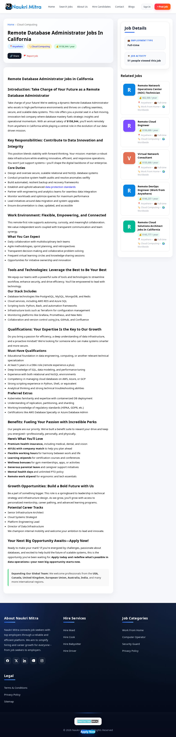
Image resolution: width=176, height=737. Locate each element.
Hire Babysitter (72, 644)
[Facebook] (7, 660)
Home (51, 6)
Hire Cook (69, 637)
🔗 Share (14, 55)
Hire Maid (69, 630)
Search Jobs (66, 6)
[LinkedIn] (24, 660)
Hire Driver (69, 650)
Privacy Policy (130, 650)
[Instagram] (41, 660)
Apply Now (88, 732)
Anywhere (17, 46)
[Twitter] (16, 660)
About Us (82, 6)
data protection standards (60, 187)
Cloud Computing (41, 46)
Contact (119, 6)
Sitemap (9, 701)
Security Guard (131, 644)
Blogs (131, 6)
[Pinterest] (33, 660)
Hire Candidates (101, 6)
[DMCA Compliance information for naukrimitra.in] (88, 721)
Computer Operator (134, 637)
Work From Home (133, 630)
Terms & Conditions (15, 687)
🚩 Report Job (31, 55)
